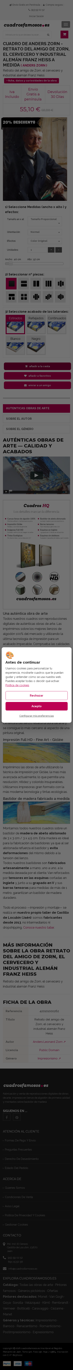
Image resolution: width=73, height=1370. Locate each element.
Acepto (36, 706)
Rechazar (36, 695)
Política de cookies (17, 685)
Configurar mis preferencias (36, 716)
